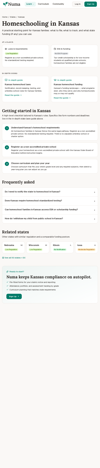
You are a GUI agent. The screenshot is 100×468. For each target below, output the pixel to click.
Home (4, 17)
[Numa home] (12, 4)
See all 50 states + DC (15, 257)
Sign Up (90, 4)
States (13, 17)
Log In (78, 4)
